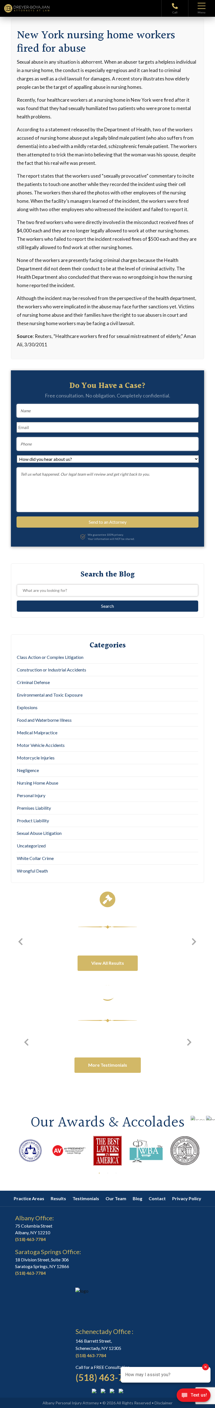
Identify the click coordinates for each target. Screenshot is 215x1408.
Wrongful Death (32, 870)
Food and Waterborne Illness (44, 720)
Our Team (116, 1198)
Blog (137, 1198)
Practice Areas (29, 1198)
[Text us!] (193, 1396)
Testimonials (86, 1198)
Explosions (27, 707)
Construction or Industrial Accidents (51, 669)
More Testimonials (107, 1065)
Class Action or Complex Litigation (50, 657)
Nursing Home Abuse (37, 782)
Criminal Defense (33, 682)
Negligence (28, 770)
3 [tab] (116, 1173)
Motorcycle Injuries (36, 757)
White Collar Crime (35, 858)
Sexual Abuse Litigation (39, 833)
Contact (157, 1198)
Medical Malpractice (37, 732)
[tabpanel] (30, 1151)
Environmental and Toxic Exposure (50, 694)
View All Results (107, 963)
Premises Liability (34, 808)
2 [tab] (107, 1173)
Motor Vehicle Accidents (41, 745)
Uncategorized (31, 845)
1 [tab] (99, 1173)
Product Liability (33, 820)
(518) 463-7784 (30, 1239)
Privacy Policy (186, 1198)
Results (58, 1198)
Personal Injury (31, 795)
